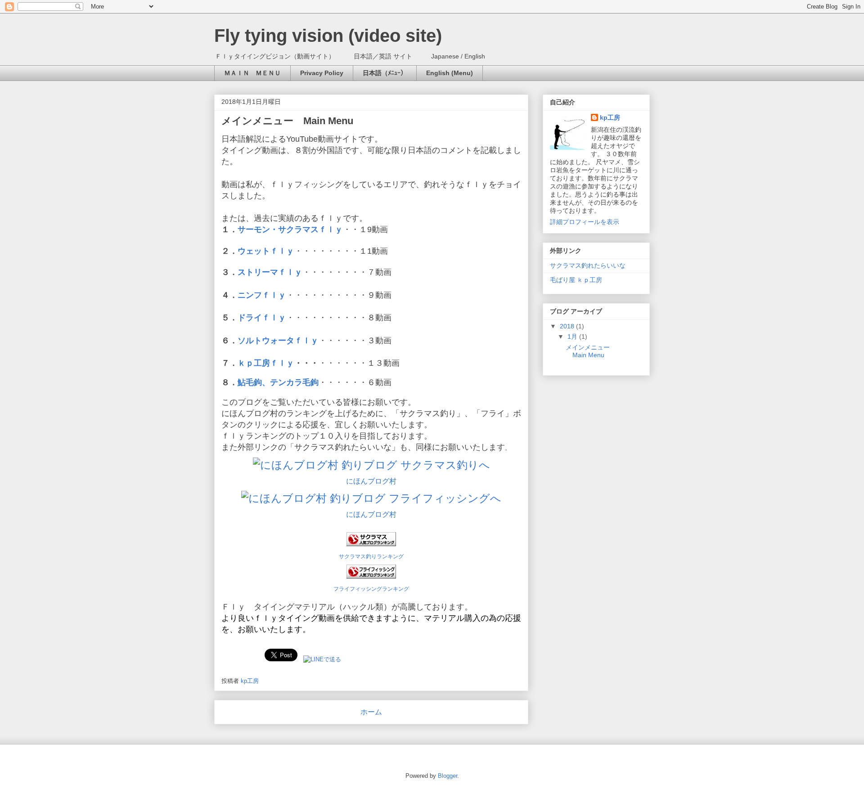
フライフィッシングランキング (371, 589)
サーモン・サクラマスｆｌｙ (290, 229)
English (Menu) (449, 72)
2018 (568, 326)
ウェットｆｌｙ (266, 251)
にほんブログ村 (371, 481)
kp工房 (610, 117)
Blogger (447, 775)
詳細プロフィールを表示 (584, 221)
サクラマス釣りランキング (371, 556)
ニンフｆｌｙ (262, 295)
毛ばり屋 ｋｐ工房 (576, 279)
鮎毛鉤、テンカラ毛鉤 (278, 382)
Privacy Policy (321, 72)
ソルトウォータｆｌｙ (278, 340)
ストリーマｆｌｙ (270, 272)
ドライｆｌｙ (262, 317)
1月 (573, 336)
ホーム (371, 712)
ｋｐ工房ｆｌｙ (266, 363)
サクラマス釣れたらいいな (588, 265)
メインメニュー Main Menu (287, 120)
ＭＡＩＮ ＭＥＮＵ (252, 72)
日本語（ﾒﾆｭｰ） (385, 72)
